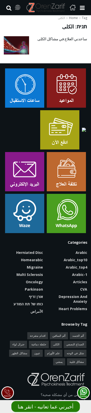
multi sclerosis (29, 274)
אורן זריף (36, 296)
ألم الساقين (58, 335)
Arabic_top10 (75, 259)
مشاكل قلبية (77, 362)
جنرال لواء (18, 344)
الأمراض (37, 311)
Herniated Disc (29, 252)
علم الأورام (53, 353)
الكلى (61, 18)
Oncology (34, 281)
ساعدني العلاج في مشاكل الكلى (62, 38)
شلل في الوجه (75, 353)
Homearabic (32, 259)
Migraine (35, 267)
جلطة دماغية (38, 344)
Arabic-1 (79, 274)
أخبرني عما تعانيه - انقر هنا (46, 406)
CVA (83, 289)
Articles (80, 281)
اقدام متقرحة (38, 335)
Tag (84, 18)
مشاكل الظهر (19, 353)
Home (73, 18)
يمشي (59, 362)
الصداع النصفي (75, 344)
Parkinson (34, 289)
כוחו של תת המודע (28, 304)
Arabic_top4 (76, 267)
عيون (37, 353)
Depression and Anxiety (73, 299)
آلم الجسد (78, 335)
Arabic (81, 252)
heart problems (73, 308)
